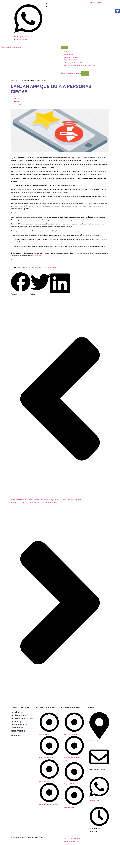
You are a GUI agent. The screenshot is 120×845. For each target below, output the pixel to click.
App (40, 267)
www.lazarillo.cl (36, 256)
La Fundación (68, 54)
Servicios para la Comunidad (73, 62)
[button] (20, 283)
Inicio (12, 80)
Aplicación (35, 267)
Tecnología (52, 267)
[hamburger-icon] (64, 47)
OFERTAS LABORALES (93, 2)
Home (66, 52)
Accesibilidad (21, 267)
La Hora (18, 260)
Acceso (28, 267)
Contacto (67, 68)
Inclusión (46, 267)
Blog (16, 80)
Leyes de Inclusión (70, 60)
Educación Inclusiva (71, 57)
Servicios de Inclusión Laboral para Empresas (79, 65)
